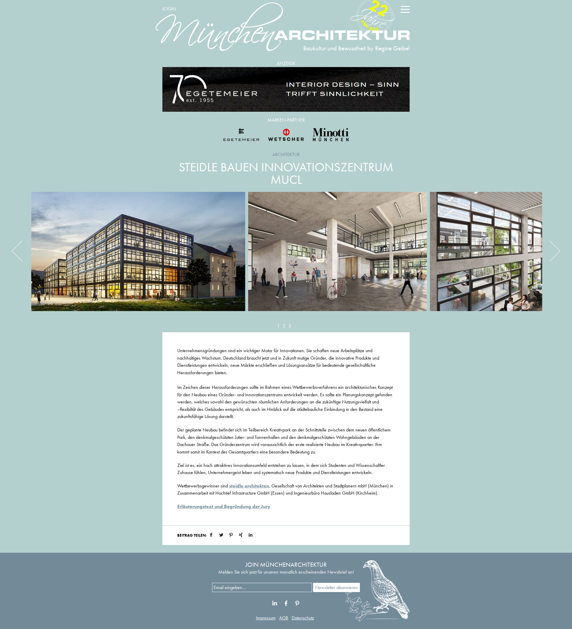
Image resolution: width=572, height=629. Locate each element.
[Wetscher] (286, 134)
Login (169, 9)
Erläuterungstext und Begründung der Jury (223, 506)
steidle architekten (249, 486)
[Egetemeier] (286, 89)
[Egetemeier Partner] (241, 134)
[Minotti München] (331, 134)
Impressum (266, 618)
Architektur (286, 154)
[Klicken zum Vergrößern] (138, 256)
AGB (283, 618)
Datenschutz (303, 618)
